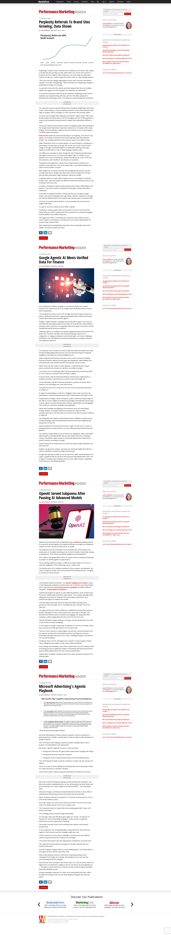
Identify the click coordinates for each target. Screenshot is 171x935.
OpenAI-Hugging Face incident (77, 583)
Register (111, 2)
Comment (43, 238)
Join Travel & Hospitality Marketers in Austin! (117, 73)
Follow (128, 2)
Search (98, 1)
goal (91, 570)
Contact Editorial (69, 916)
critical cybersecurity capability (65, 587)
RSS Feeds (78, 916)
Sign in (104, 2)
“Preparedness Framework (56, 589)
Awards (76, 2)
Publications (60, 2)
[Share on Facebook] (41, 232)
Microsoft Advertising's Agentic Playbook (116, 55)
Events (69, 2)
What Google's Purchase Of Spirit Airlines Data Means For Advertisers (116, 62)
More (92, 2)
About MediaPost (52, 916)
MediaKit (61, 916)
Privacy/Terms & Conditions (96, 916)
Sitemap (85, 916)
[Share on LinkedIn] (45, 232)
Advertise (120, 2)
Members (85, 2)
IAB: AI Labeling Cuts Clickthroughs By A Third (117, 58)
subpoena (77, 542)
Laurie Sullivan (45, 30)
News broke (43, 136)
